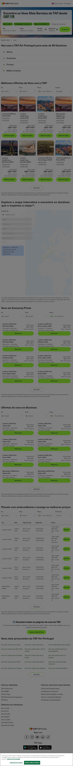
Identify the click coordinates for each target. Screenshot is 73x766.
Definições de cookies (16, 762)
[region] (36, 759)
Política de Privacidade (13, 759)
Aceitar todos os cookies (32, 762)
